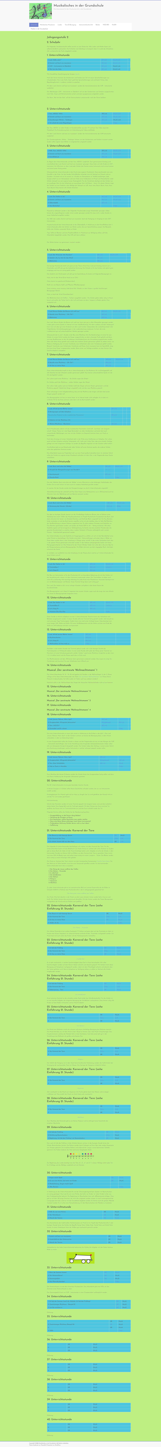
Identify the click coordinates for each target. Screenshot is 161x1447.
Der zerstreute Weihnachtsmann (89, 676)
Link (121, 838)
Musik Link (116, 60)
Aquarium (80, 1088)
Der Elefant (80, 1026)
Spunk (77, 74)
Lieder (60, 25)
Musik (121, 763)
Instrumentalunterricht (86, 25)
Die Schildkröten (80, 994)
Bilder (119, 506)
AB (115, 835)
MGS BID (106, 25)
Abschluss (81, 1117)
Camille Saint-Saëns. (103, 861)
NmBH (114, 25)
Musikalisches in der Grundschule (79, 5)
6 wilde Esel (80, 959)
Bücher (98, 25)
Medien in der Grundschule (39, 29)
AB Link (104, 60)
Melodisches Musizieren (47, 25)
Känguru (80, 1059)
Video (115, 123)
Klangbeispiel (106, 722)
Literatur (109, 567)
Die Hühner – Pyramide (80, 927)
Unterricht (34, 25)
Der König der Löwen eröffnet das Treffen (80, 893)
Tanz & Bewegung (70, 25)
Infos (116, 838)
